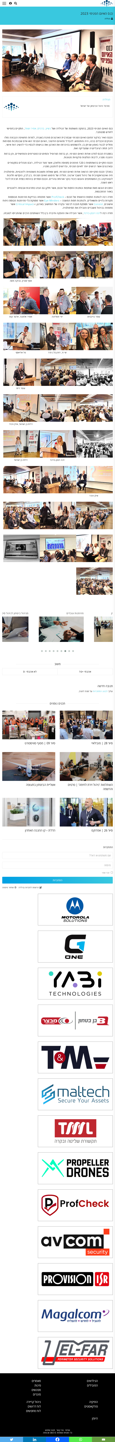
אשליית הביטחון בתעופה (40, 785)
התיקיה (93, 1402)
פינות (37, 1385)
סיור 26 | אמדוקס (102, 830)
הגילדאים (92, 1381)
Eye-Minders (51, 200)
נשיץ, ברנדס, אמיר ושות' (38, 128)
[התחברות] (10, 3)
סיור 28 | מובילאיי (102, 743)
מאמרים (36, 1381)
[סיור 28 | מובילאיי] (86, 725)
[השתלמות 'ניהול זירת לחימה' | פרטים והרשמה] (86, 766)
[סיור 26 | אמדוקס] (86, 812)
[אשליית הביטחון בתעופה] (28, 766)
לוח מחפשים (33, 1411)
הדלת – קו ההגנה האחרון (40, 830)
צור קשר (60, 1430)
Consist (98, 204)
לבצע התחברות (100, 691)
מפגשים (36, 1390)
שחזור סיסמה (8, 887)
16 (80, 671)
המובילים (92, 1385)
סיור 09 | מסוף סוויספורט (40, 743)
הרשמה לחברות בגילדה (29, 887)
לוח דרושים (34, 1406)
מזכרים (37, 1394)
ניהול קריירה (34, 1402)
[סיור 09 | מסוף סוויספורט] (28, 725)
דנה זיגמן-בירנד (92, 213)
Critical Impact (25, 204)
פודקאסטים (91, 1406)
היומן (95, 1418)
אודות (67, 1430)
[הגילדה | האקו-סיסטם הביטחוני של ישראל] (107, 3)
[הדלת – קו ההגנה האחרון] (28, 812)
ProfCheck (58, 197)
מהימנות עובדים (75, 613)
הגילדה (107, 18)
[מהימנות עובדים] (61, 629)
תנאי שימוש (50, 1430)
